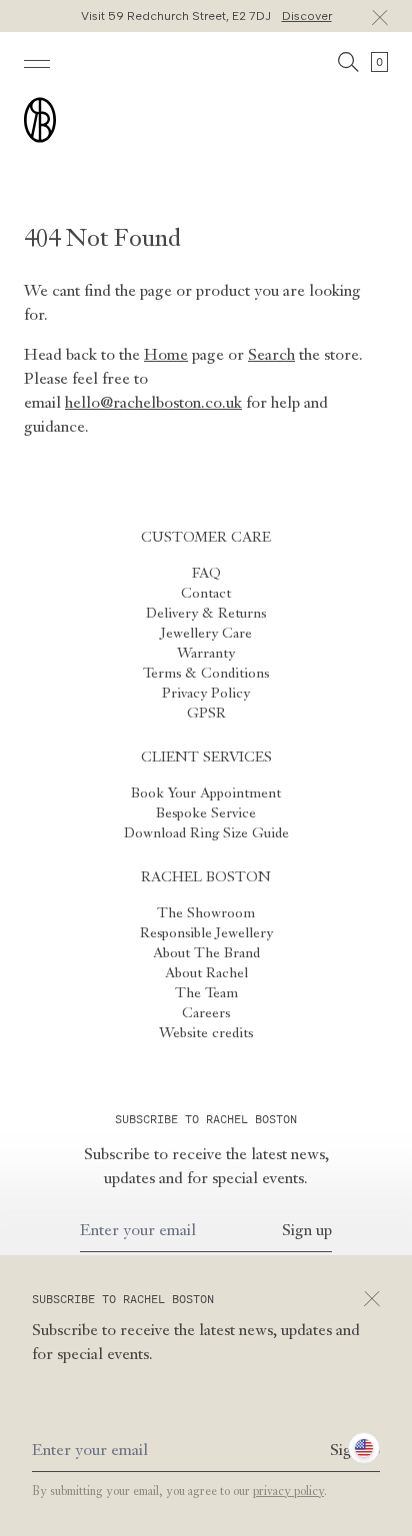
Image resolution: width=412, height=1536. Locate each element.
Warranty (206, 654)
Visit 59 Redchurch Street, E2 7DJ (206, 16)
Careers (206, 1013)
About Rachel (206, 973)
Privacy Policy (206, 694)
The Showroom (206, 913)
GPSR (206, 714)
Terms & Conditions (206, 674)
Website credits (206, 1033)
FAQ (206, 574)
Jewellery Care (206, 634)
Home (166, 356)
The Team (206, 993)
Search (271, 356)
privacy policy (288, 1492)
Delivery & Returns (206, 614)
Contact (206, 594)
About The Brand (206, 953)
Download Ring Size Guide (206, 833)
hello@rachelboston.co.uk (153, 404)
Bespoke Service (206, 813)
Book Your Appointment (206, 793)
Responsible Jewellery (206, 933)
